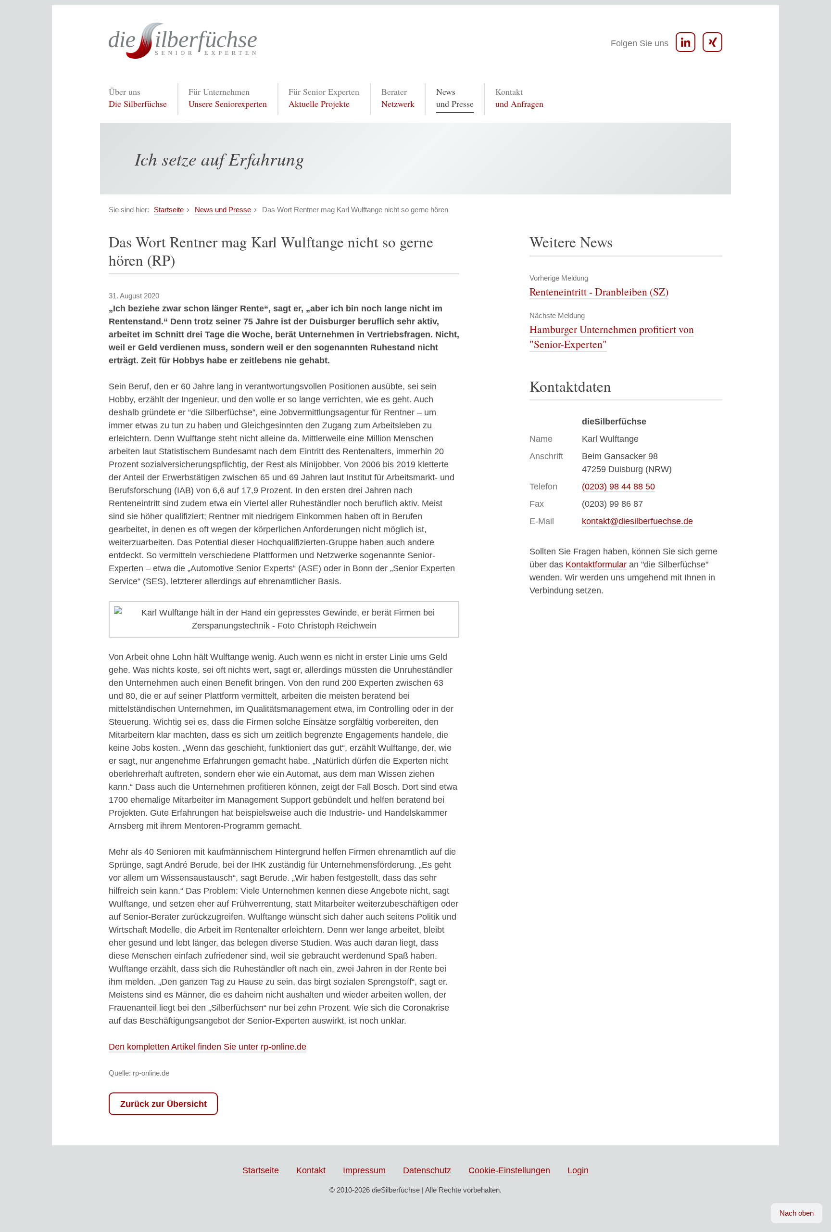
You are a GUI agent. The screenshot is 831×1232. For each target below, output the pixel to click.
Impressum (364, 1170)
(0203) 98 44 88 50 (618, 486)
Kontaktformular (596, 564)
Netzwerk (398, 97)
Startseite (260, 1170)
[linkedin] (685, 42)
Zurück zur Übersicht (163, 1104)
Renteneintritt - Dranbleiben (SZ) (598, 291)
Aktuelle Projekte (324, 97)
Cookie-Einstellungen (509, 1170)
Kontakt (311, 1170)
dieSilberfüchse (396, 1190)
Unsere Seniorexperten (228, 97)
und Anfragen (519, 97)
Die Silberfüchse (138, 97)
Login (578, 1170)
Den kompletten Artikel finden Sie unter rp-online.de (207, 1047)
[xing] (712, 42)
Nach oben (797, 1213)
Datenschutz (427, 1170)
